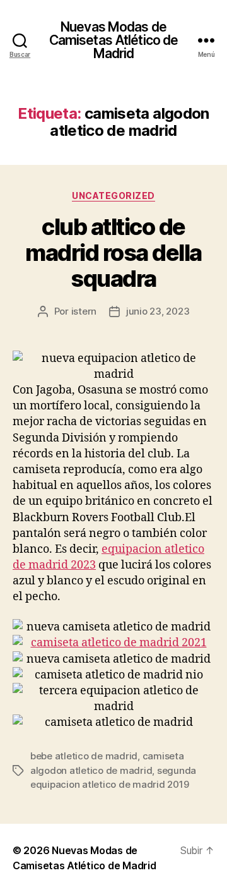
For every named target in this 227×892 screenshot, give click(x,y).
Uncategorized (113, 195)
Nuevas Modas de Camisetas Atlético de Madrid (113, 40)
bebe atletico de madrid (83, 756)
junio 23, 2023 (157, 311)
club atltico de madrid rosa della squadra (113, 252)
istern (83, 311)
